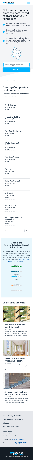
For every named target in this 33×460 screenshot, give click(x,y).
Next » (27, 230)
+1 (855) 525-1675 (18, 439)
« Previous (6, 230)
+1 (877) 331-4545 (20, 443)
